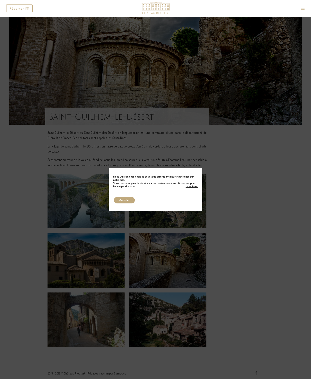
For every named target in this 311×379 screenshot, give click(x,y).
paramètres (191, 186)
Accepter (124, 200)
